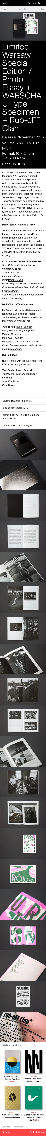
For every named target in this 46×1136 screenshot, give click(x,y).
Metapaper (16, 349)
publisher (22, 9)
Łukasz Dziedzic (24, 370)
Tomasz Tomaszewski (29, 261)
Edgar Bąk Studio (28, 330)
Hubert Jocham (24, 326)
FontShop (7, 377)
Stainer (12, 385)
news (4, 9)
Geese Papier (12, 291)
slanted (5, 3)
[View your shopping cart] (39, 3)
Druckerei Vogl (15, 279)
